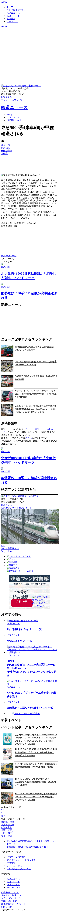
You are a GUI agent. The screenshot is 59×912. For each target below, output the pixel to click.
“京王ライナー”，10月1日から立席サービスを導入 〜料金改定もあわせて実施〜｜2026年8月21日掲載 (36, 394)
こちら (28, 438)
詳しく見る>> (8, 551)
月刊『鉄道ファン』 (16, 10)
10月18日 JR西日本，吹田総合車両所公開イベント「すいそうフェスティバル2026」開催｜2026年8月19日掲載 (36, 797)
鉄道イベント (13, 16)
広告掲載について (10, 892)
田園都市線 (6, 150)
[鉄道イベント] (29, 34)
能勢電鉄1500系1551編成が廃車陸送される (27, 847)
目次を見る (6, 505)
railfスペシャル (14, 887)
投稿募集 (11, 18)
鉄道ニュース (13, 13)
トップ (10, 7)
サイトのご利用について (13, 895)
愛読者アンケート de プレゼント (22, 860)
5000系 (4, 153)
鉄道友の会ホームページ (13, 904)
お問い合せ (6, 907)
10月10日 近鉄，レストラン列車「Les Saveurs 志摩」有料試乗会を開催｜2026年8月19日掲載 (35, 782)
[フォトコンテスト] (29, 40)
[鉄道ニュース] (29, 32)
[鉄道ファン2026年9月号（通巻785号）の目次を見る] (21, 85)
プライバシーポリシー (12, 898)
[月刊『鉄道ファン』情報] (29, 29)
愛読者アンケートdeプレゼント (16, 508)
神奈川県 (5, 145)
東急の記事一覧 (8, 255)
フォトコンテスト (15, 866)
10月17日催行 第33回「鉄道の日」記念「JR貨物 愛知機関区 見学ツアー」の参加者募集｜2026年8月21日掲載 (36, 752)
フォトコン (12, 21)
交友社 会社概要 (9, 901)
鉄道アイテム (13, 884)
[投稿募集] (29, 37)
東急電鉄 (5, 148)
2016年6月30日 (14, 120)
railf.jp (4, 2)
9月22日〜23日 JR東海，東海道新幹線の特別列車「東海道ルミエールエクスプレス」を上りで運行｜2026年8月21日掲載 (36, 409)
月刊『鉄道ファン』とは (19, 868)
